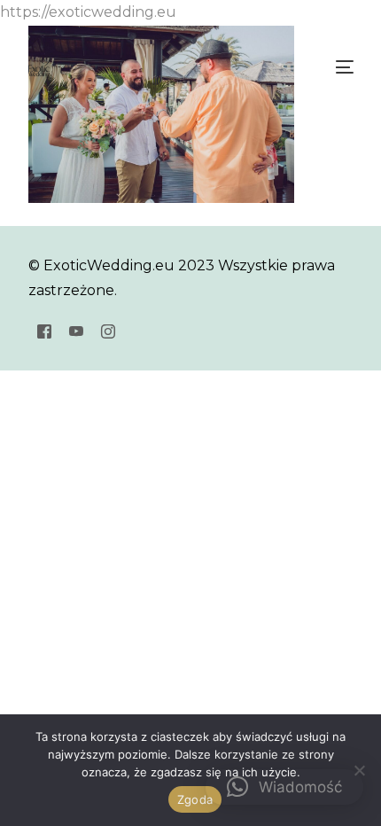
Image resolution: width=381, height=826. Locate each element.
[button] (284, 787)
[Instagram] (108, 330)
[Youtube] (76, 330)
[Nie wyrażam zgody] (359, 770)
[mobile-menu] (343, 67)
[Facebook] (44, 330)
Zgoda (195, 799)
